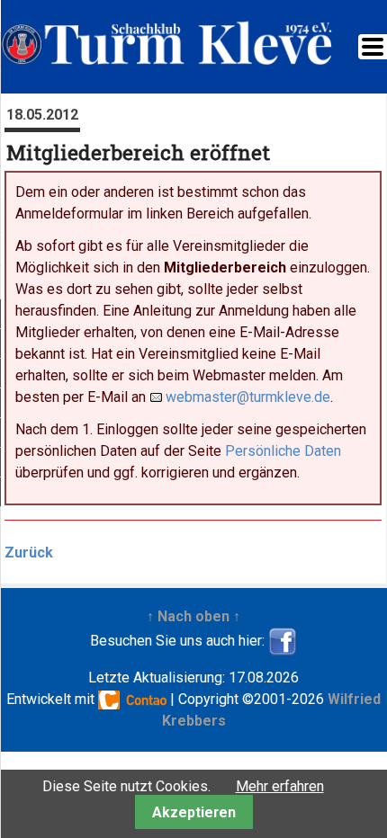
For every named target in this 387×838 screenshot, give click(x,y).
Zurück (28, 552)
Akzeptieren (194, 812)
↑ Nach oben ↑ (193, 616)
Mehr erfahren (280, 786)
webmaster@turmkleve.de (248, 397)
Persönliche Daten (283, 450)
